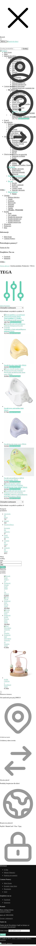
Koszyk (6, 120)
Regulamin (7, 889)
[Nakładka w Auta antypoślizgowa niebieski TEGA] (15, 327)
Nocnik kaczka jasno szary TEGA (15, 444)
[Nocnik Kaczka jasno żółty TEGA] (19, 363)
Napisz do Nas (4, 247)
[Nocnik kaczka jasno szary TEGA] (19, 442)
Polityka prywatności (10, 875)
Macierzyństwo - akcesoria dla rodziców (9, 528)
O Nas (6, 870)
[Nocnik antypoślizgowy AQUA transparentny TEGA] (19, 476)
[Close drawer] (1, 39)
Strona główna (4, 266)
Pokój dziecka (6, 536)
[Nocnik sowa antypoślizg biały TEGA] (19, 406)
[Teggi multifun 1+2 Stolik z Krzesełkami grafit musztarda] (15, 316)
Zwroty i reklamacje (6, 918)
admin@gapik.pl (5, 912)
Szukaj (25, 49)
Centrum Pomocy (9, 238)
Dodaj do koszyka (23, 119)
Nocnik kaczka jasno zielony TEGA (15, 487)
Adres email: (4, 931)
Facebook (7, 256)
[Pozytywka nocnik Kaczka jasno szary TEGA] (15, 370)
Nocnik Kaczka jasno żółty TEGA (15, 365)
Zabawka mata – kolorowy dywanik (24, 117)
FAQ (5, 892)
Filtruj (3, 567)
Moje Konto (8, 237)
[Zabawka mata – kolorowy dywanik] (24, 115)
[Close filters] (1, 692)
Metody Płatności (9, 872)
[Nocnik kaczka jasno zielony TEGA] (15, 485)
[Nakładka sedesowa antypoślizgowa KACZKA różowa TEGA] (15, 493)
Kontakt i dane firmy (10, 886)
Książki (6, 521)
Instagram (7, 258)
